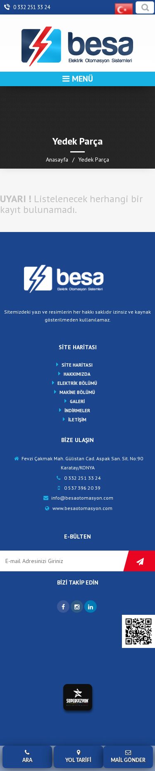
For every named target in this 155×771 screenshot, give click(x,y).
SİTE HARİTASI (77, 365)
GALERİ (77, 401)
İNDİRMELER (77, 410)
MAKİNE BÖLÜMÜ (77, 392)
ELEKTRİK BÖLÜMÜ (77, 383)
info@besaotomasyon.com (81, 498)
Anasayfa (57, 159)
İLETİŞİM (77, 420)
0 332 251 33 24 (31, 7)
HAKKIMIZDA (77, 374)
